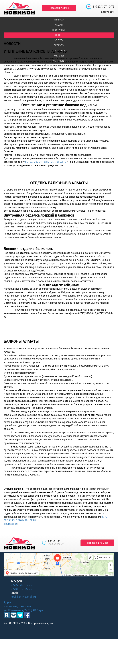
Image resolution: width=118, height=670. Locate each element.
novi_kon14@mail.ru (23, 596)
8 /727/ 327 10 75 (103, 6)
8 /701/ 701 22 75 (107, 12)
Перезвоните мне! (59, 7)
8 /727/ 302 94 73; (35, 161)
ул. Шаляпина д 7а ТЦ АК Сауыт (24, 610)
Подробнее (10, 523)
